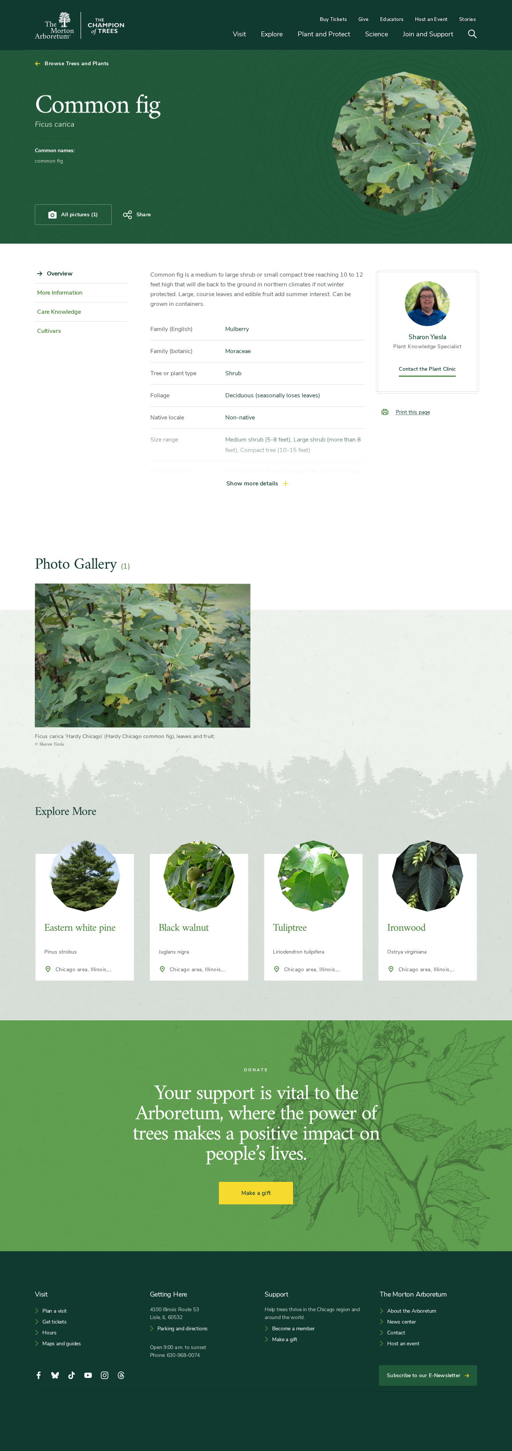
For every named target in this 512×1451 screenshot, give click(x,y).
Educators (392, 19)
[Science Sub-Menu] (393, 34)
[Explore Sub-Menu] (288, 34)
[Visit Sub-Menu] (251, 34)
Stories (467, 19)
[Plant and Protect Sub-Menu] (356, 34)
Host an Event (431, 19)
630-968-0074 (183, 1355)
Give (363, 19)
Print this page (413, 412)
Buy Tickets (333, 19)
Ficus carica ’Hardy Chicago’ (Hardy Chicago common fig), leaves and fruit (124, 736)
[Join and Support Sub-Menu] (459, 34)
